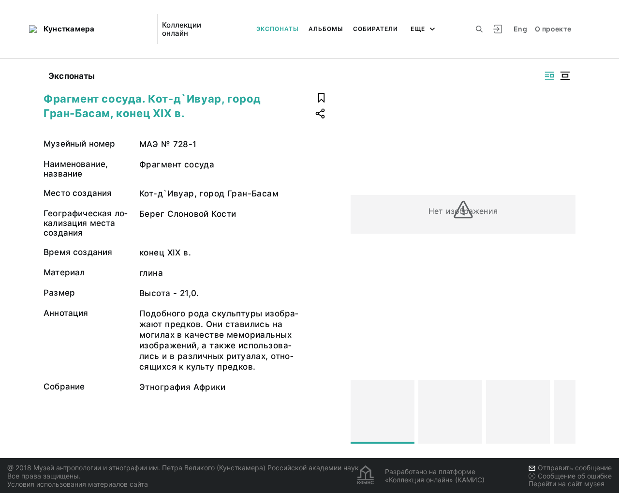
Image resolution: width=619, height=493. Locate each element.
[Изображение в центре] (565, 76)
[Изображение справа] (549, 76)
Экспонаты (277, 28)
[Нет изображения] (382, 412)
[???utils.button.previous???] (362, 412)
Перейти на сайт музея (566, 483)
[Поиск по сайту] (479, 29)
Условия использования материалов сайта (77, 484)
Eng (520, 29)
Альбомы (326, 28)
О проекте (553, 29)
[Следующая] (563, 412)
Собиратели (375, 28)
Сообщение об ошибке (575, 476)
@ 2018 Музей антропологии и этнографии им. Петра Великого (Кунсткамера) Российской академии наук (183, 467)
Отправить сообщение (575, 467)
